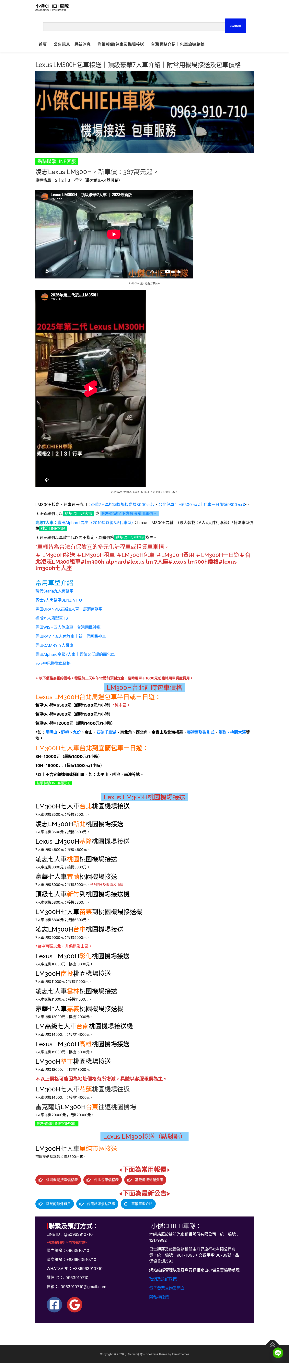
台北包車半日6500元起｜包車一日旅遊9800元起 (201, 504)
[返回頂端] (272, 1345)
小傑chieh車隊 (52, 6)
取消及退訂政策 (163, 1279)
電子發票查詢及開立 (167, 1288)
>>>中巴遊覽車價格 (53, 663)
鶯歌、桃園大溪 (232, 732)
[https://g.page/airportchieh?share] (74, 1304)
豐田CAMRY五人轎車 (54, 645)
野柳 (65, 732)
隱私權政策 (159, 1297)
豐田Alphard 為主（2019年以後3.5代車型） (95, 522)
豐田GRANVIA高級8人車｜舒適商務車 (69, 609)
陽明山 (51, 732)
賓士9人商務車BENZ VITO (58, 600)
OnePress (151, 1354)
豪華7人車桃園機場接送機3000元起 (123, 504)
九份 (77, 732)
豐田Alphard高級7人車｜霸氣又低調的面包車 (75, 654)
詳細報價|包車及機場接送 (121, 44)
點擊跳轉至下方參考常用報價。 (129, 513)
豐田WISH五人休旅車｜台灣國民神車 (68, 627)
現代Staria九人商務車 (54, 591)
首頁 (43, 44)
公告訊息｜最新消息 (72, 44)
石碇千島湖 (106, 732)
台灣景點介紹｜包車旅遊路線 (178, 44)
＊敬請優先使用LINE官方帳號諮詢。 (67, 1242)
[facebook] (54, 1304)
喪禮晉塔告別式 (200, 732)
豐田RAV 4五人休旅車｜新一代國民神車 (70, 636)
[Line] (278, 1352)
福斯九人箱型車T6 (51, 618)
